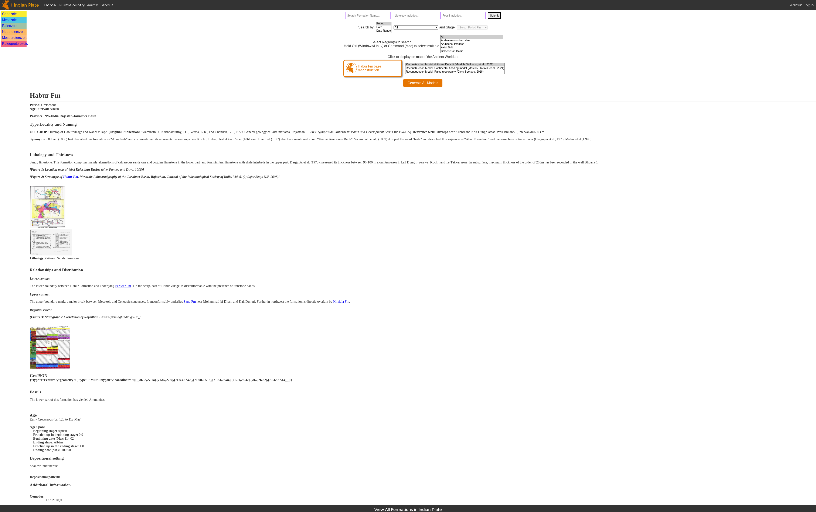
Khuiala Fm (341, 301)
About (107, 5)
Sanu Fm (190, 301)
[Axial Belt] (472, 47)
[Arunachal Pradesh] (472, 44)
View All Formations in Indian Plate (408, 509)
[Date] (383, 27)
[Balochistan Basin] (472, 51)
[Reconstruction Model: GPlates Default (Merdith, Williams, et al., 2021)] (454, 64)
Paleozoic (9, 26)
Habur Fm (70, 177)
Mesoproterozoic (14, 37)
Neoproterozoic (13, 32)
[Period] (383, 23)
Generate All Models (423, 83)
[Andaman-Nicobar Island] (472, 40)
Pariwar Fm (123, 286)
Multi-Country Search (78, 5)
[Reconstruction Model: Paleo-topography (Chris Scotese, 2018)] (454, 72)
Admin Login (802, 5)
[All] (472, 37)
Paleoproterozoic (15, 43)
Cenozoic (9, 14)
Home (50, 5)
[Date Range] (383, 31)
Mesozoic (9, 20)
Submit (494, 15)
